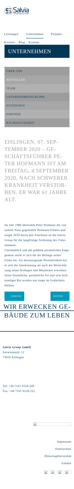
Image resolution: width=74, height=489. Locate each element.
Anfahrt (66, 463)
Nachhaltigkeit (20, 122)
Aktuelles (15, 79)
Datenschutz (63, 448)
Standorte (15, 105)
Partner (13, 114)
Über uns (14, 71)
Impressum (64, 441)
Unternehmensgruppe (25, 96)
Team (10, 88)
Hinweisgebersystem (58, 456)
